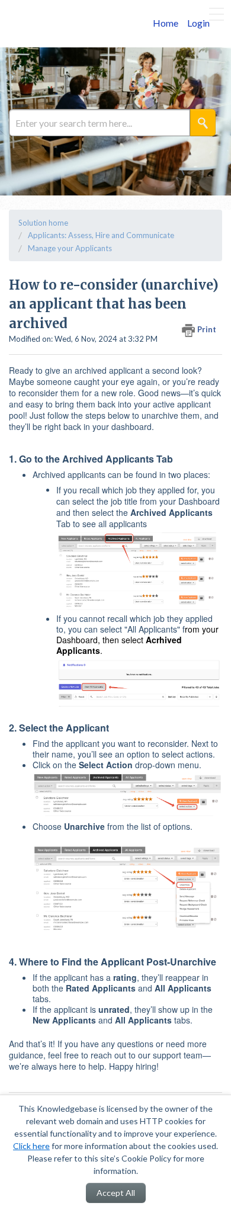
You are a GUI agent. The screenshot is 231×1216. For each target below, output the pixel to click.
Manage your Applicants (70, 248)
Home (165, 22)
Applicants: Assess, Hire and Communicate (101, 235)
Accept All (116, 1193)
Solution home (43, 222)
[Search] (203, 122)
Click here (31, 1146)
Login (198, 22)
